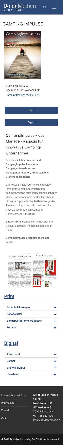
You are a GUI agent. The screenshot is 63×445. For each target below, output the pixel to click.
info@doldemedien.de (46, 419)
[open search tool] (44, 7)
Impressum (8, 402)
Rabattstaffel (14, 314)
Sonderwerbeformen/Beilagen (24, 320)
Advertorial (13, 354)
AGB (3, 417)
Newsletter (13, 374)
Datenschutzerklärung (14, 395)
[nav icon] (54, 7)
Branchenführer (16, 367)
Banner (11, 360)
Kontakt (6, 410)
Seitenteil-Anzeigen (18, 307)
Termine (11, 327)
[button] (31, 307)
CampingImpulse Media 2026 (22, 95)
